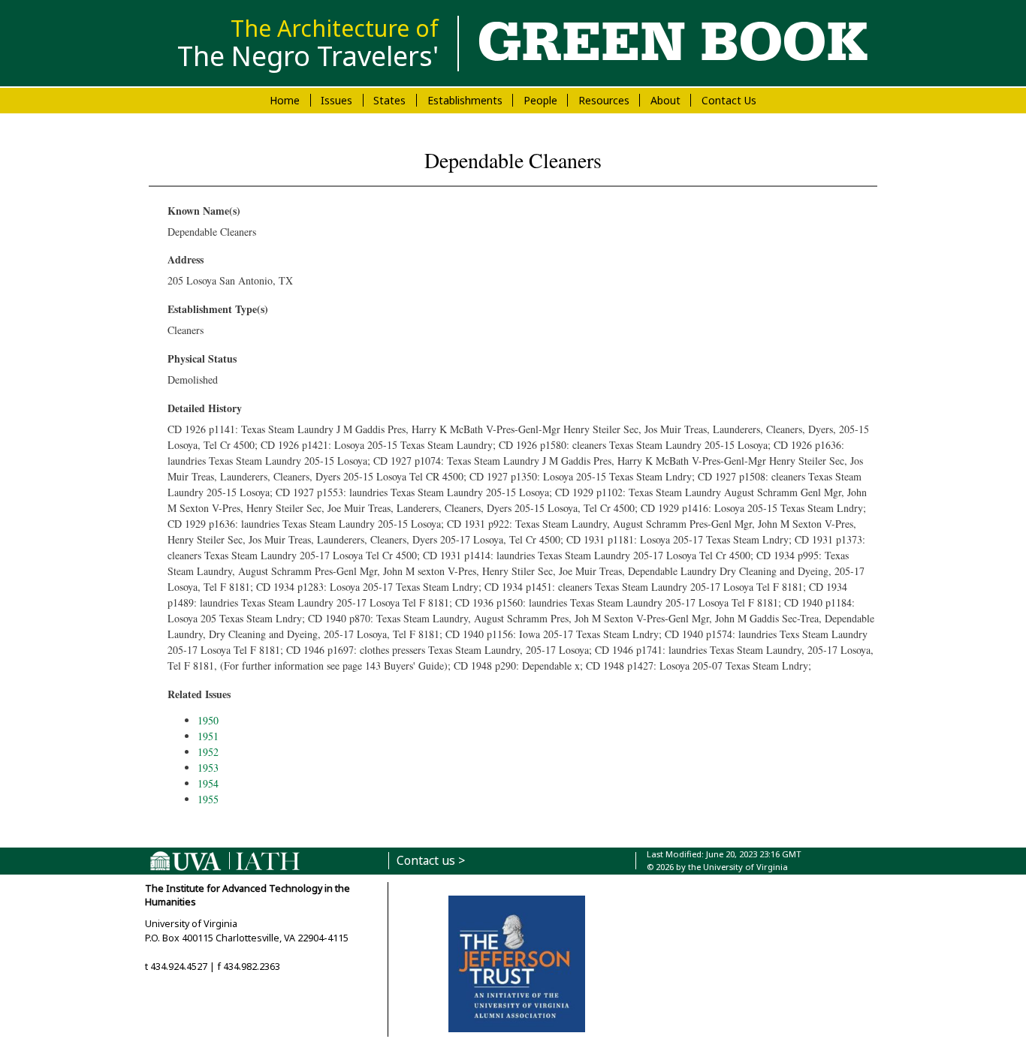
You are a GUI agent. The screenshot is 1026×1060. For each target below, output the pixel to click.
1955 (208, 799)
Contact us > (431, 861)
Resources (603, 100)
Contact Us (729, 100)
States (389, 100)
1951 (208, 736)
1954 (208, 783)
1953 (208, 767)
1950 (208, 720)
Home (285, 100)
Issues (336, 100)
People (540, 100)
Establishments (464, 100)
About (665, 100)
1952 (208, 752)
